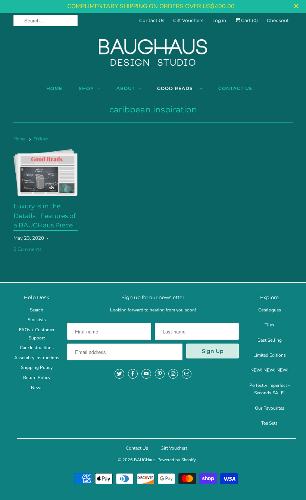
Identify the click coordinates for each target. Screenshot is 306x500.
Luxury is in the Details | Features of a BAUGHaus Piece (44, 215)
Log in (219, 20)
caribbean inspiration (153, 110)
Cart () (249, 20)
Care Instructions (37, 348)
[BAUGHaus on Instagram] (173, 374)
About (125, 88)
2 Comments (27, 249)
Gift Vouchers (188, 20)
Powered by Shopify (176, 460)
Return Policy (36, 378)
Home (54, 88)
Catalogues (269, 310)
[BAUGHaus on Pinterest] (160, 374)
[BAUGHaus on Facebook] (133, 374)
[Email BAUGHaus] (186, 374)
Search (36, 310)
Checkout (278, 20)
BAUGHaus (144, 460)
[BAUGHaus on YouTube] (146, 374)
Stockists (37, 320)
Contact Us (151, 20)
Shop (86, 88)
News (37, 388)
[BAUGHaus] (153, 55)
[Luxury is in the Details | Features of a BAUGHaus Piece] (45, 172)
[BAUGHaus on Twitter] (119, 374)
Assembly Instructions (36, 358)
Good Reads (176, 88)
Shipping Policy (37, 367)
